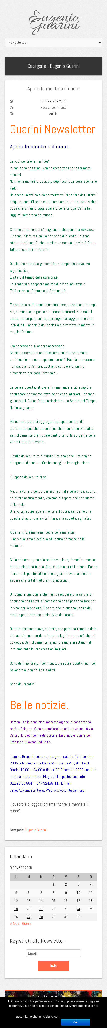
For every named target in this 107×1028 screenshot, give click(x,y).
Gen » (27, 923)
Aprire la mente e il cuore (53, 88)
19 (16, 909)
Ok (75, 1022)
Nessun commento (53, 107)
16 (66, 900)
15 (53, 900)
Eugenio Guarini (54, 21)
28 (41, 917)
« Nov (14, 923)
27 (28, 917)
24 (78, 909)
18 (91, 900)
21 (41, 909)
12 (16, 900)
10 (78, 892)
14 (41, 900)
